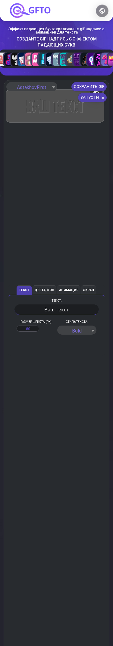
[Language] (102, 11)
